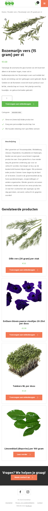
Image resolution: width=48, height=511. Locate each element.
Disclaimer (9, 503)
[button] (6, 20)
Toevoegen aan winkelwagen (18, 104)
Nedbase (29, 506)
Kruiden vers (12, 12)
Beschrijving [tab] (10, 141)
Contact (40, 503)
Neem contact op (22, 477)
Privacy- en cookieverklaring (24, 503)
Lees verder (22, 454)
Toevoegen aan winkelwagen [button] (22, 270)
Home (4, 12)
